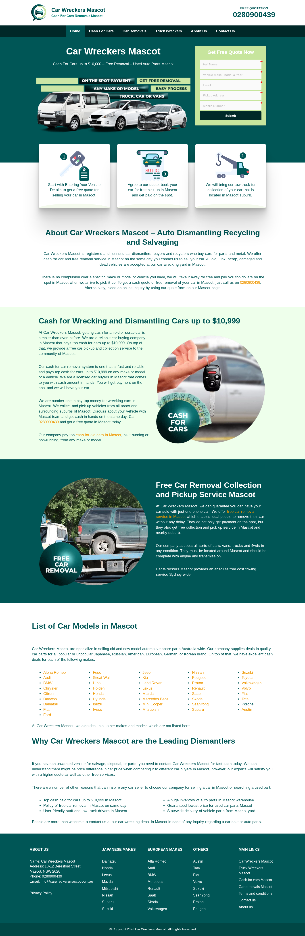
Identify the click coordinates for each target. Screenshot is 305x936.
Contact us (225, 31)
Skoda (197, 699)
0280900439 (254, 14)
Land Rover (152, 683)
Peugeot (199, 677)
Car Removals (134, 31)
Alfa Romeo (157, 861)
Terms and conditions (255, 893)
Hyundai (100, 699)
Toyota (247, 677)
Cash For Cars (101, 31)
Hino (96, 683)
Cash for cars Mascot (255, 880)
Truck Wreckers (168, 31)
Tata (245, 699)
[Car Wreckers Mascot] (39, 12)
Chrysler (50, 688)
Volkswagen (251, 683)
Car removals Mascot (255, 887)
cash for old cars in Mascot (98, 435)
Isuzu (97, 704)
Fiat (46, 709)
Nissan (198, 672)
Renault (198, 688)
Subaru (198, 709)
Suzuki (247, 672)
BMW (47, 683)
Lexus (147, 688)
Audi (47, 677)
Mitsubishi (150, 709)
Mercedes (155, 882)
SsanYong (200, 704)
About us (199, 31)
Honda (98, 694)
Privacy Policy (41, 893)
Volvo (246, 688)
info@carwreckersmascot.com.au (67, 881)
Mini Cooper (152, 704)
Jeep (146, 672)
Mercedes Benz (155, 699)
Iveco (97, 709)
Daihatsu (50, 704)
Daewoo (50, 699)
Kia (145, 677)
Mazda (148, 694)
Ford (47, 715)
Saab (196, 694)
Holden (98, 688)
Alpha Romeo (54, 672)
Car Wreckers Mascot (78, 10)
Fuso (97, 672)
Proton (197, 683)
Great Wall (102, 677)
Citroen (49, 694)
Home (75, 31)
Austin (247, 709)
